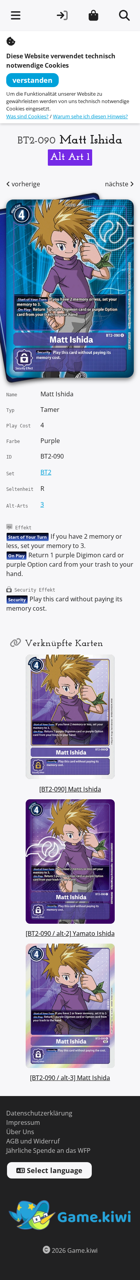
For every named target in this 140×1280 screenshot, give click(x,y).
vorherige (25, 184)
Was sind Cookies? (27, 116)
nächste (117, 184)
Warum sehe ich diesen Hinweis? (90, 116)
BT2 (45, 472)
